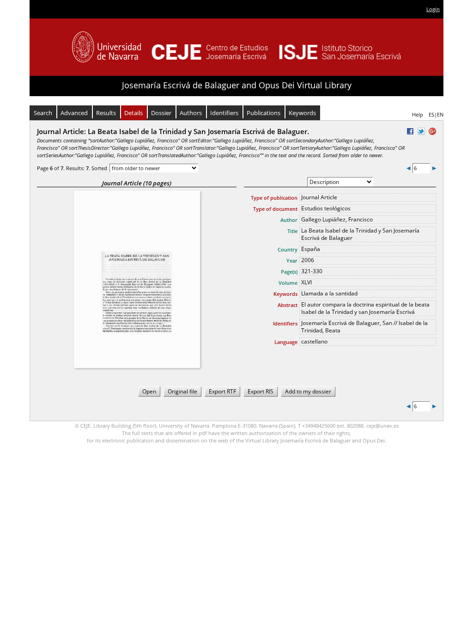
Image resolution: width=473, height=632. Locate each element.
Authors (191, 113)
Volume (288, 282)
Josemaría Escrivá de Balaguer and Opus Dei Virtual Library (237, 85)
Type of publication (274, 197)
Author (288, 219)
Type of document (275, 208)
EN (440, 114)
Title (292, 230)
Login (433, 9)
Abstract (287, 304)
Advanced (74, 113)
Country (287, 249)
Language (285, 341)
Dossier (161, 113)
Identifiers (224, 113)
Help (417, 114)
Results (106, 113)
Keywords (302, 113)
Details (133, 113)
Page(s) (289, 271)
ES (431, 114)
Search (43, 113)
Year (291, 260)
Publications (263, 113)
